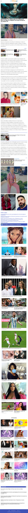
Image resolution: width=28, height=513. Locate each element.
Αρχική (9, 510)
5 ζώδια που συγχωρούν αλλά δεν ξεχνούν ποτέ (7, 469)
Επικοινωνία (18, 510)
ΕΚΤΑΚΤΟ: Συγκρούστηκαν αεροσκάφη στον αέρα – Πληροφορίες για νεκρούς (12, 218)
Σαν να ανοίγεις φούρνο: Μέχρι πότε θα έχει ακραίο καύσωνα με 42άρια (17, 135)
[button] (14, 11)
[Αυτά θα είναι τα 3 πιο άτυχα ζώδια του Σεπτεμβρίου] (20, 444)
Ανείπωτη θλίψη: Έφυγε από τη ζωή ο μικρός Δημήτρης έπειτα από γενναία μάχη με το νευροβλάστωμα (13, 214)
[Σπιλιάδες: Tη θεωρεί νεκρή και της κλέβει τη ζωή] (7, 422)
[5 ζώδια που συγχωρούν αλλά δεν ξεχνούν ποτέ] (7, 465)
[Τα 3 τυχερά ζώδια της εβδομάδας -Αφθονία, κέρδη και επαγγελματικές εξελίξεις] (7, 433)
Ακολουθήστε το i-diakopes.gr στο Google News (12, 224)
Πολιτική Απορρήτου (13, 510)
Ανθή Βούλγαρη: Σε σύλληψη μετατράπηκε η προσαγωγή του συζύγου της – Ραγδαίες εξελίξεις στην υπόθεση (13, 222)
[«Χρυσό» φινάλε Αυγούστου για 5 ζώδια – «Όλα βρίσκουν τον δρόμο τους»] (20, 476)
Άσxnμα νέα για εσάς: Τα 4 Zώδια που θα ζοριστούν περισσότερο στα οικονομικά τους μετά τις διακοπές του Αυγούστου (14, 216)
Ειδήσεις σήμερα (4, 212)
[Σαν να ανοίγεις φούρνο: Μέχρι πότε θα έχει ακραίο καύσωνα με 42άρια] (5, 137)
